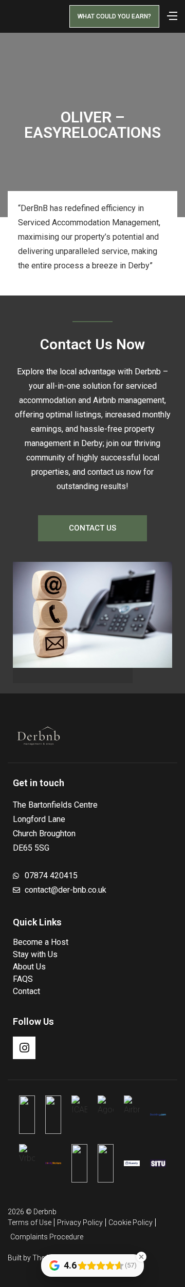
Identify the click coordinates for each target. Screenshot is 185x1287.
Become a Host (40, 942)
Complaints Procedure (46, 1237)
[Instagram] (24, 1048)
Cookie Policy (130, 1222)
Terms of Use (29, 1222)
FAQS (23, 979)
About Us (29, 967)
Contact (26, 991)
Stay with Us (35, 954)
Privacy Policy (80, 1222)
